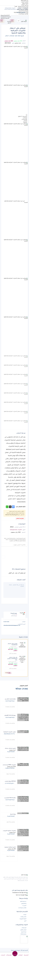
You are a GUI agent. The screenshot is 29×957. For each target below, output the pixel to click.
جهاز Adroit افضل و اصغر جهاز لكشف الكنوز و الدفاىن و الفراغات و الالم (9, 798)
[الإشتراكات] (6, 20)
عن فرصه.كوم (24, 0)
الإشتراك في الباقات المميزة (21, 12)
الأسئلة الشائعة (5, 18)
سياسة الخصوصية (6, 17)
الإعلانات (25, 118)
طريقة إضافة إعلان (23, 11)
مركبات (24, 914)
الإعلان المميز (25, 2)
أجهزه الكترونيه (9, 770)
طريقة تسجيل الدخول (22, 9)
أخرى (25, 921)
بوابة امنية (13, 814)
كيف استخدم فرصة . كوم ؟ (21, 6)
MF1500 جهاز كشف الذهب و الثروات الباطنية (9, 781)
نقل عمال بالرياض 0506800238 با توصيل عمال (12, 658)
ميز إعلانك (7, 672)
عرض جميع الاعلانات (19, 631)
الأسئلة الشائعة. (9, 514)
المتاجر (25, 121)
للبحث (14, 736)
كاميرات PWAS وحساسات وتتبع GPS (9, 765)
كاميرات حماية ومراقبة (16, 529)
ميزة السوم (25, 3)
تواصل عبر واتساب (23, 14)
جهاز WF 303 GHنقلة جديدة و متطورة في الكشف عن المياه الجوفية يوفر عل (10, 715)
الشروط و (15, 514)
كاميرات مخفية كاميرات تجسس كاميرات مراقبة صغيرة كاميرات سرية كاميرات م (9, 831)
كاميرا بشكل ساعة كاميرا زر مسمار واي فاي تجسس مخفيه (9, 748)
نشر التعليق (19, 601)
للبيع (14, 703)
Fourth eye (14, 613)
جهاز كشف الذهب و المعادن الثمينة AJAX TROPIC (10, 699)
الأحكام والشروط (5, 15)
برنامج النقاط (24, 5)
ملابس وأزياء (23, 916)
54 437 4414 (6, 621)
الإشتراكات (24, 119)
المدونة (25, 122)
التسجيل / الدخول (22, 116)
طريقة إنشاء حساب (23, 8)
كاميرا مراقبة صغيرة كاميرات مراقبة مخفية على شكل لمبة (10, 847)
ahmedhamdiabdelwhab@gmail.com (12, 625)
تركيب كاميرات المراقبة (9, 732)
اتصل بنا (24, 905)
